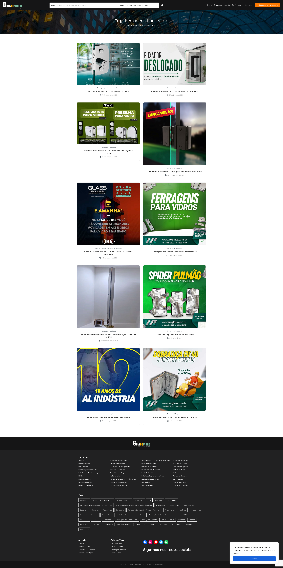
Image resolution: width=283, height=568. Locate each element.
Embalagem (160, 505)
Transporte (140, 525)
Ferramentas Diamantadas (119, 485)
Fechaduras (107, 510)
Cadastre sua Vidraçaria (268, 5)
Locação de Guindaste (180, 485)
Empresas (218, 5)
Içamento (174, 515)
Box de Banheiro (84, 464)
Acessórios (84, 500)
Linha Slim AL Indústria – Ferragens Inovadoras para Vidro (175, 171)
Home (209, 5)
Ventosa (152, 525)
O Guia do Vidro (84, 547)
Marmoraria (108, 520)
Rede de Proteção (179, 470)
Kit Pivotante (187, 515)
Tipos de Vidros (116, 553)
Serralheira (84, 525)
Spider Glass (146, 482)
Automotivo (139, 500)
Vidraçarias (84, 529)
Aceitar (254, 559)
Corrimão (158, 500)
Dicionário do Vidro (118, 543)
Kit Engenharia (115, 476)
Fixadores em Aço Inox (180, 467)
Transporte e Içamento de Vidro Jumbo (123, 479)
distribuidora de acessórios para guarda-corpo (134, 505)
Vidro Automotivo (179, 479)
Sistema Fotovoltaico (85, 482)
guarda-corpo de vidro (89, 515)
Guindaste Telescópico (125, 515)
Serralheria (109, 525)
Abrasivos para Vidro (85, 485)
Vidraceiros (176, 525)
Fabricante (94, 510)
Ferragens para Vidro (180, 464)
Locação (96, 520)
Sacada (192, 520)
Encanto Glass (189, 505)
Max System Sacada (149, 520)
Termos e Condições (86, 553)
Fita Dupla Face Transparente (120, 467)
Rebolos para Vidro (179, 482)
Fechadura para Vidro (149, 464)
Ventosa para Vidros (148, 485)
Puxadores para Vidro (117, 470)
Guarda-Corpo (195, 510)
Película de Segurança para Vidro (153, 476)
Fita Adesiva (169, 510)
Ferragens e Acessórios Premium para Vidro (144, 510)
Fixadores (182, 510)
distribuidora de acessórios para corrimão (96, 505)
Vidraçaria (81, 460)
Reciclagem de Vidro (118, 550)
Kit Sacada (84, 520)
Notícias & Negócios (112, 88)
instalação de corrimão (158, 515)
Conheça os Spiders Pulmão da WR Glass (175, 334)
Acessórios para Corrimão (118, 460)
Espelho (83, 510)
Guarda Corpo (107, 515)
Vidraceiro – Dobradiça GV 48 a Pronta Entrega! (175, 417)
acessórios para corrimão (102, 500)
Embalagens (174, 505)
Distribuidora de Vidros (117, 464)
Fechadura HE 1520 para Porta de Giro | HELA (108, 91)
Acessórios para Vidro (180, 460)
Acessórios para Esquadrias (119, 473)
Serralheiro (96, 525)
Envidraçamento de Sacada (151, 470)
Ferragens (100, 88)
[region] (254, 553)
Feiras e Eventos (100, 248)
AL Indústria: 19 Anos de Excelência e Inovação (108, 417)
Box (149, 500)
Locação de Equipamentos (150, 479)
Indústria (142, 515)
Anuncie (227, 5)
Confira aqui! (236, 5)
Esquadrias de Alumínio (149, 467)
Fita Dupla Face (83, 467)
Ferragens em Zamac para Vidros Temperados (175, 252)
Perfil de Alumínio (167, 520)
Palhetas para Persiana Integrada (89, 473)
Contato (248, 5)
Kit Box (175, 473)
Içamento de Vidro (84, 479)
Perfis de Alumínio (148, 473)
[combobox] (138, 5)
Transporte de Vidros (180, 476)
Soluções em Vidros (124, 525)
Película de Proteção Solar (119, 482)
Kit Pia (80, 476)
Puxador (181, 520)
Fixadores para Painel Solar (87, 470)
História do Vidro (117, 547)
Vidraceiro (163, 525)
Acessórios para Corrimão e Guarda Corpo (156, 460)
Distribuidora (171, 500)
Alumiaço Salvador (123, 500)
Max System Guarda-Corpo (127, 520)
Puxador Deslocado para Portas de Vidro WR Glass (174, 91)
